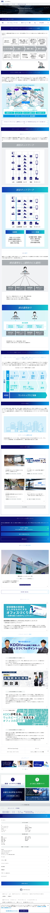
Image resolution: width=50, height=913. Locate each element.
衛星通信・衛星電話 (28, 827)
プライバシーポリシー (21, 899)
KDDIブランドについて (15, 893)
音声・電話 (27, 828)
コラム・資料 (3, 860)
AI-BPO (2, 828)
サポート (5, 873)
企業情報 (3, 896)
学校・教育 (3, 844)
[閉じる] (48, 905)
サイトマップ (3, 876)
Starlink (2, 849)
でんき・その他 (27, 831)
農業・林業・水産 (28, 837)
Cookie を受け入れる (24, 910)
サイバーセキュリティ (5, 826)
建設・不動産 (3, 840)
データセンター (3, 830)
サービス (3, 820)
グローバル (3, 831)
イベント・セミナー (5, 863)
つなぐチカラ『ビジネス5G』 (6, 850)
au (9, 893)
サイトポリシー (12, 899)
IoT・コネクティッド (4, 827)
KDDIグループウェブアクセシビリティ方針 (36, 893)
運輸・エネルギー (4, 837)
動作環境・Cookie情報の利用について (8, 902)
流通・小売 (3, 841)
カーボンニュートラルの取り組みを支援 (7, 854)
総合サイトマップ (5, 899)
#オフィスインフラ (11, 808)
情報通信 (26, 840)
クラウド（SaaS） (28, 830)
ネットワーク (27, 826)
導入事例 (3, 866)
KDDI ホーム (4, 893)
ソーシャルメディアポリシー (31, 899)
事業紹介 (3, 869)
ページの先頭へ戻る (25, 804)
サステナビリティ (24, 893)
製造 (2, 836)
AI (1, 825)
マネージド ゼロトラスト (5, 851)
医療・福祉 (27, 839)
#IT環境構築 (17, 808)
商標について (19, 902)
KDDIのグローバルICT (4, 853)
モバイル (26, 825)
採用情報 (9, 896)
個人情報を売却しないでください (12, 910)
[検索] (47, 816)
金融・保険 (3, 839)
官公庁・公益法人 (28, 836)
